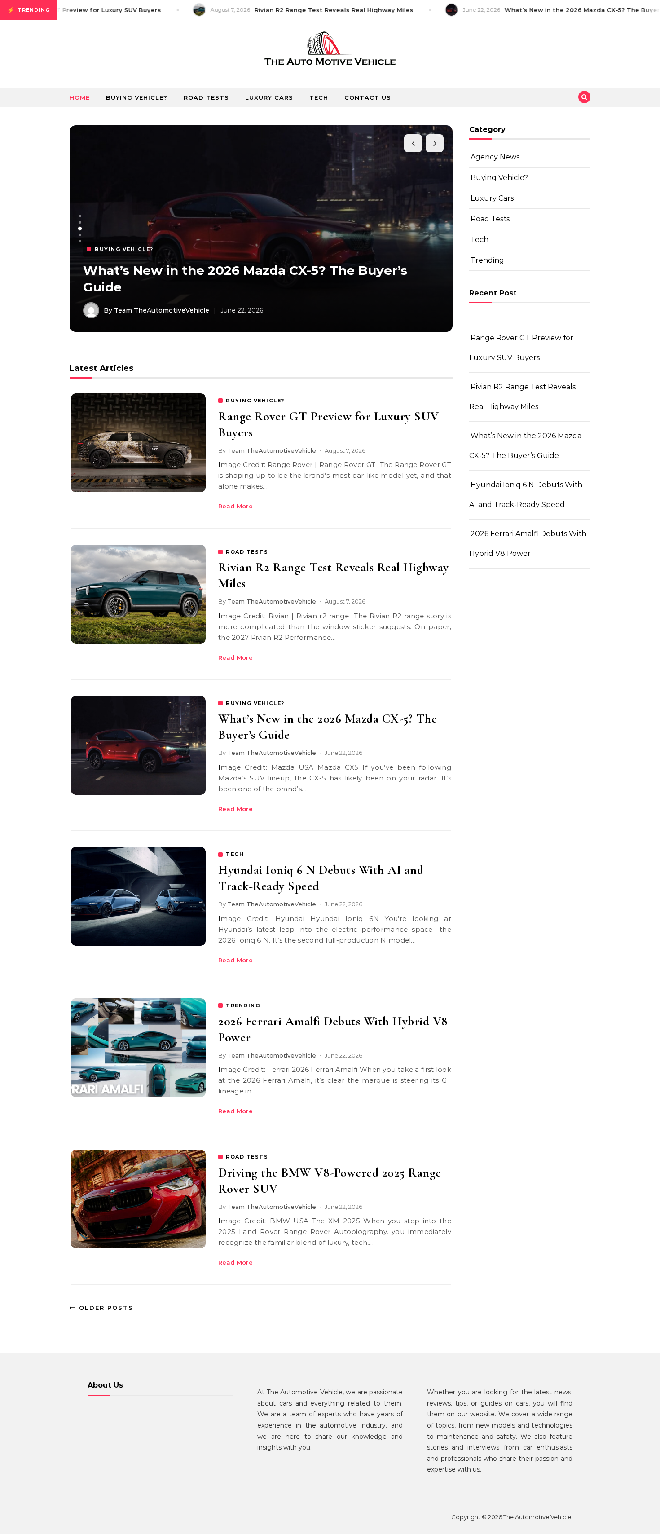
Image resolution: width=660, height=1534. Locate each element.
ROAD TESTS (247, 552)
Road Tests (206, 97)
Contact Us (367, 97)
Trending (487, 260)
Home (80, 97)
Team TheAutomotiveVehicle (271, 450)
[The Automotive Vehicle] (330, 50)
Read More (235, 506)
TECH (235, 854)
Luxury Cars (269, 97)
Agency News (495, 157)
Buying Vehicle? (136, 97)
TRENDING (243, 1005)
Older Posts (104, 1307)
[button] (80, 216)
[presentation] (413, 143)
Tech (318, 97)
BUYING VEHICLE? (255, 400)
